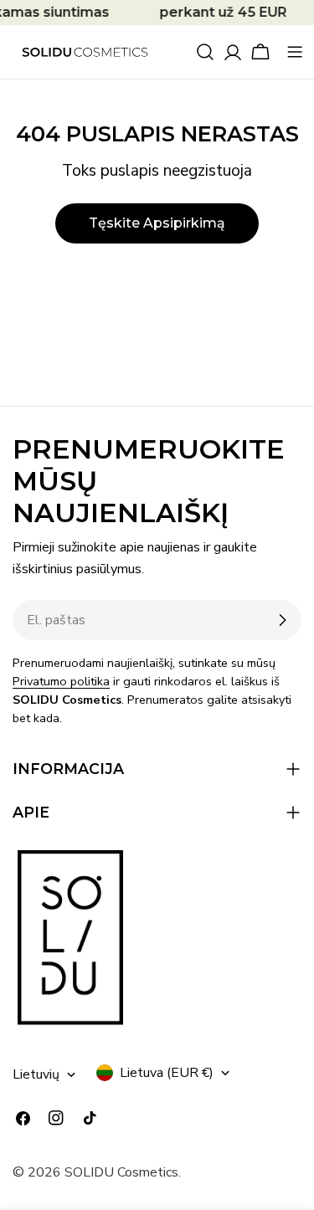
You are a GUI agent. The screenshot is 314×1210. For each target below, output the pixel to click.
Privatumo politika (61, 681)
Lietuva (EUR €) (167, 1073)
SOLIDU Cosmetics (121, 1172)
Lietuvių (36, 1074)
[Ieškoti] (205, 52)
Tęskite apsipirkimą (157, 223)
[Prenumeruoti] (282, 620)
